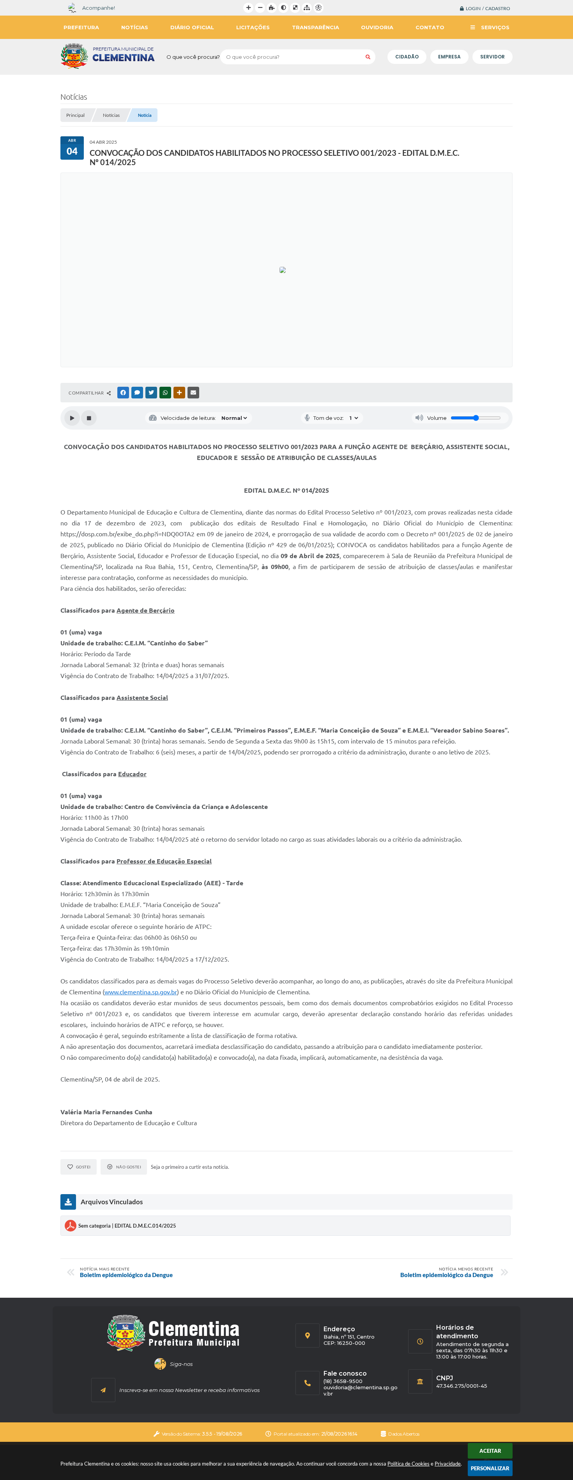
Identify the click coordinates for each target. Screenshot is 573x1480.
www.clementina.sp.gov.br (140, 991)
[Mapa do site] (307, 8)
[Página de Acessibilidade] (318, 8)
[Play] (72, 418)
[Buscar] (368, 57)
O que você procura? (193, 57)
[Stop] (89, 418)
